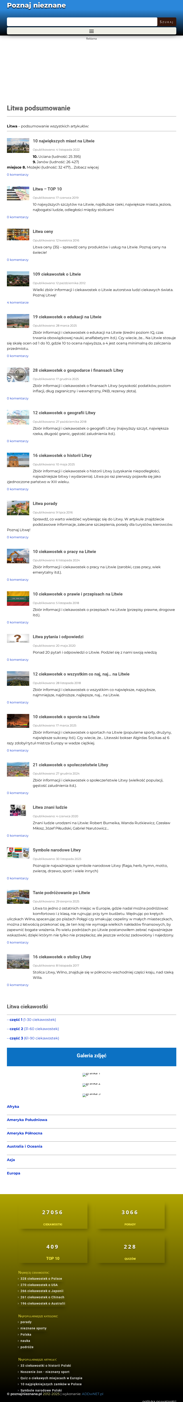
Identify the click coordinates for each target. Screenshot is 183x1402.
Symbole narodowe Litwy (57, 850)
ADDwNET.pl (92, 1394)
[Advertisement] (91, 73)
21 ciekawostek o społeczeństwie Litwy (70, 764)
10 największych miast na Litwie (63, 141)
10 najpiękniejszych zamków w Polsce (51, 1384)
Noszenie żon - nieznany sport (45, 1372)
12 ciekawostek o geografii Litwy (64, 412)
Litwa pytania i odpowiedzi (58, 636)
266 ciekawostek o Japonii (42, 1291)
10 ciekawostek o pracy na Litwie (64, 551)
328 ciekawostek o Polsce (41, 1278)
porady (26, 1322)
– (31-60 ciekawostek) (33, 1029)
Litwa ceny (43, 231)
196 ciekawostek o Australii (43, 1303)
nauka (25, 1341)
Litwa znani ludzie (50, 807)
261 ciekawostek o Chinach (42, 1297)
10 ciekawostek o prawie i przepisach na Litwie (78, 594)
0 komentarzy (18, 175)
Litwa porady (45, 503)
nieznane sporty (34, 1328)
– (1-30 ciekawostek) (31, 1020)
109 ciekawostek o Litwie (57, 274)
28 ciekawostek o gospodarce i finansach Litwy (78, 370)
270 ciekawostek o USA (39, 1285)
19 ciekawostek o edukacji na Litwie (67, 316)
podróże (27, 1347)
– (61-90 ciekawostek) (33, 1038)
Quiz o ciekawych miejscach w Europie (52, 1378)
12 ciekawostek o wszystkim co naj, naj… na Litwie (81, 674)
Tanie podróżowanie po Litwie (61, 892)
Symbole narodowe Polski (41, 1390)
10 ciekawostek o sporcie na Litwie (66, 716)
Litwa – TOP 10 (47, 189)
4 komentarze (18, 302)
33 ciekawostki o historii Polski (46, 1365)
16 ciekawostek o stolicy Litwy (62, 956)
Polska (26, 1334)
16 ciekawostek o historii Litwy (62, 455)
